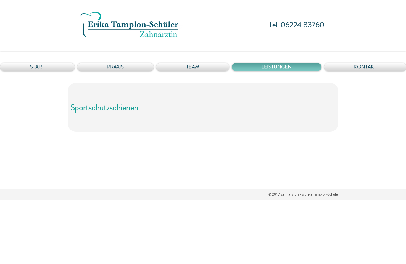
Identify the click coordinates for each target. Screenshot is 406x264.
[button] (192, 67)
